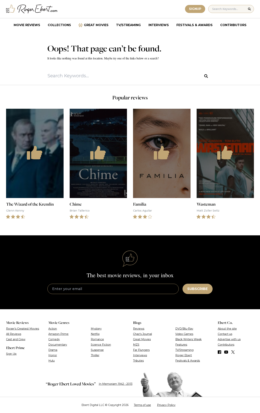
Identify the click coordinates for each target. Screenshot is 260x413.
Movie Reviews (27, 25)
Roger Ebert (183, 355)
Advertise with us (229, 339)
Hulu (51, 360)
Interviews (158, 25)
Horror (52, 355)
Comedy (54, 339)
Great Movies (96, 25)
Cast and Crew (15, 339)
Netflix (95, 334)
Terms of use (142, 405)
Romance (97, 339)
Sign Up (11, 353)
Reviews (138, 328)
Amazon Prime (58, 334)
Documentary (57, 344)
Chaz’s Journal (142, 334)
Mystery (96, 328)
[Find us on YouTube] (226, 352)
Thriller (95, 355)
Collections (59, 25)
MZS (136, 344)
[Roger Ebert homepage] (31, 9)
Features (181, 344)
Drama (52, 350)
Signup (195, 9)
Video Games (184, 334)
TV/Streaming (128, 25)
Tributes (138, 360)
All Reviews (13, 334)
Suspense (97, 350)
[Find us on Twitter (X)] (233, 352)
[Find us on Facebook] (219, 352)
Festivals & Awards (194, 25)
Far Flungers (141, 350)
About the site (227, 328)
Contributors (233, 25)
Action (52, 328)
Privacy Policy (166, 405)
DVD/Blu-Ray (184, 328)
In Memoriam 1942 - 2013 (115, 384)
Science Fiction (101, 344)
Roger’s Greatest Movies (22, 328)
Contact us (225, 334)
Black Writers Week (188, 339)
